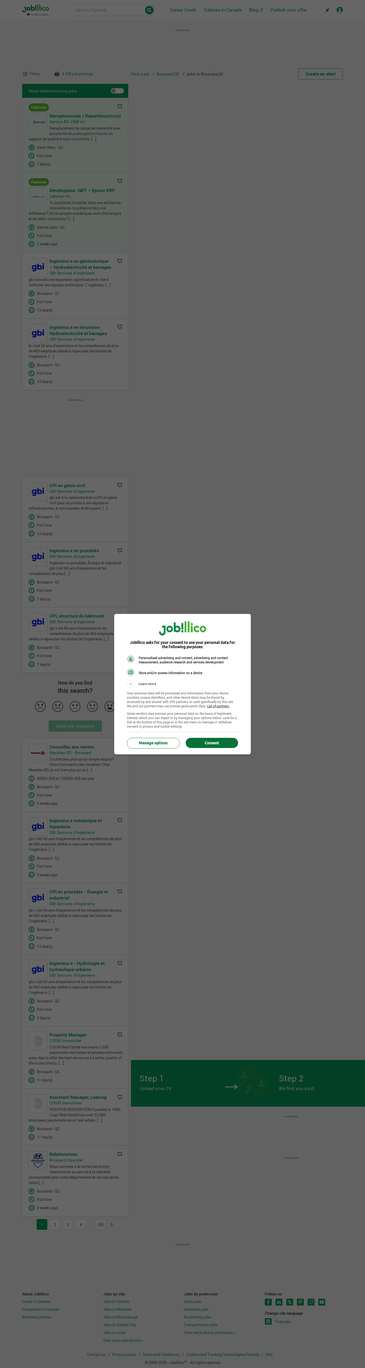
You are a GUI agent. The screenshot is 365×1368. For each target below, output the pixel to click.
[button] (182, 684)
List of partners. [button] (218, 706)
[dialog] (182, 684)
